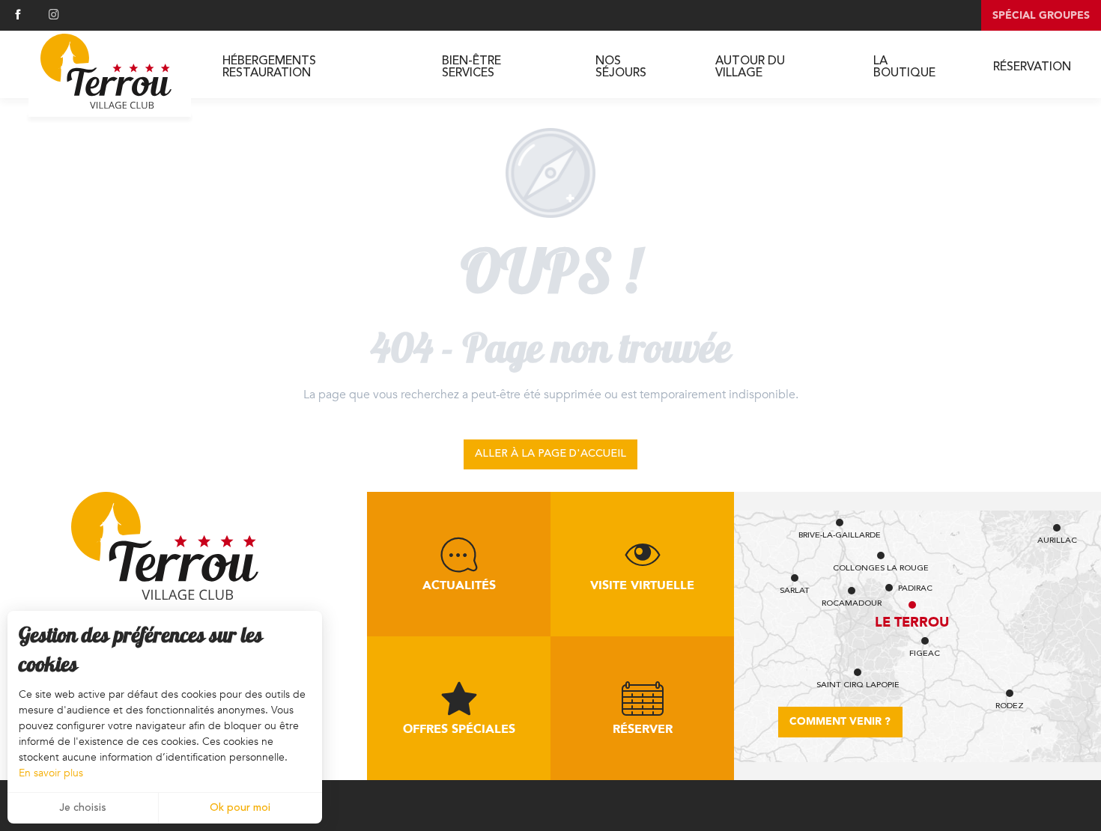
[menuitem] (106, 71)
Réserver (643, 729)
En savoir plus (51, 773)
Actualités (459, 585)
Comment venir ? (840, 721)
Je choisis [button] (82, 808)
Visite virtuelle (642, 585)
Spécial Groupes (1041, 15)
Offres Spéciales (459, 729)
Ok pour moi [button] (240, 808)
